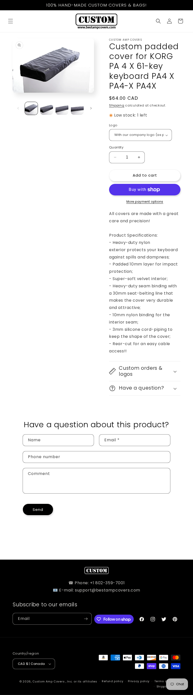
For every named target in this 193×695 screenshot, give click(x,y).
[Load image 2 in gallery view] (46, 108)
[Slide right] (90, 108)
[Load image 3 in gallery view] (62, 108)
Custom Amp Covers (48, 681)
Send (38, 509)
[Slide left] (18, 108)
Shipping (116, 105)
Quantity (116, 147)
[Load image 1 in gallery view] (31, 108)
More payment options (144, 201)
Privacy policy (139, 681)
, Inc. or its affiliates (81, 681)
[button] (10, 21)
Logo (113, 125)
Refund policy (112, 681)
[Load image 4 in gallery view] (77, 108)
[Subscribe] (85, 619)
